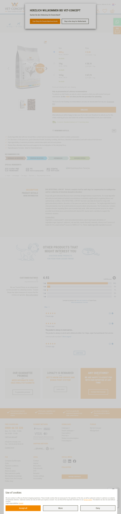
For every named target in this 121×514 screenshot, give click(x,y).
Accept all (23, 508)
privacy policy (88, 500)
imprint (21, 503)
